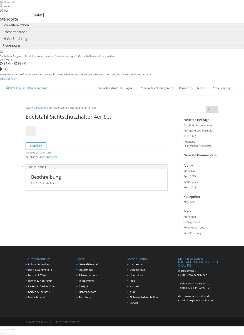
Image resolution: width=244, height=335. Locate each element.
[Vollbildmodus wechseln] (5, 329)
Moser (201, 88)
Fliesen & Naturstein (40, 280)
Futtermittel (86, 269)
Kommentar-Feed (194, 227)
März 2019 (190, 187)
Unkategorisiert (43, 107)
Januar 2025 (191, 181)
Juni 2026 (189, 171)
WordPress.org (192, 233)
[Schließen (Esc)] (12, 329)
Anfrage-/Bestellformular (198, 130)
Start (28, 107)
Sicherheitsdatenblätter (144, 297)
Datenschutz (137, 269)
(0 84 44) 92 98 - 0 (13, 63)
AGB (132, 292)
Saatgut (83, 286)
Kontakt (134, 286)
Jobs (132, 280)
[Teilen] (8, 329)
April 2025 (190, 176)
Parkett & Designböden (42, 286)
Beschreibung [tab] (37, 166)
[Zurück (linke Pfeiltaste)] (1, 333)
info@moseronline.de (200, 300)
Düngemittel (86, 280)
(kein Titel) (190, 136)
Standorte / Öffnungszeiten (158, 88)
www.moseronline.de (197, 296)
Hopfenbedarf (87, 292)
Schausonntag (221, 88)
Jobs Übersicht (8, 78)
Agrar (129, 88)
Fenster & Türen (37, 275)
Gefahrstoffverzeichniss (198, 125)
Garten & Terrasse (39, 292)
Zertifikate (85, 297)
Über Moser (137, 275)
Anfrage (36, 146)
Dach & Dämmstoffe (40, 269)
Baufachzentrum (108, 88)
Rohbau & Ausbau (39, 264)
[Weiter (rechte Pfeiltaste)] (5, 333)
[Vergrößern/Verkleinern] (1, 329)
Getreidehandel (88, 264)
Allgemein (190, 202)
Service (134, 302)
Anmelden (190, 216)
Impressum (136, 264)
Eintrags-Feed (192, 222)
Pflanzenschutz (88, 275)
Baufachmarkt (36, 297)
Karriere (184, 88)
